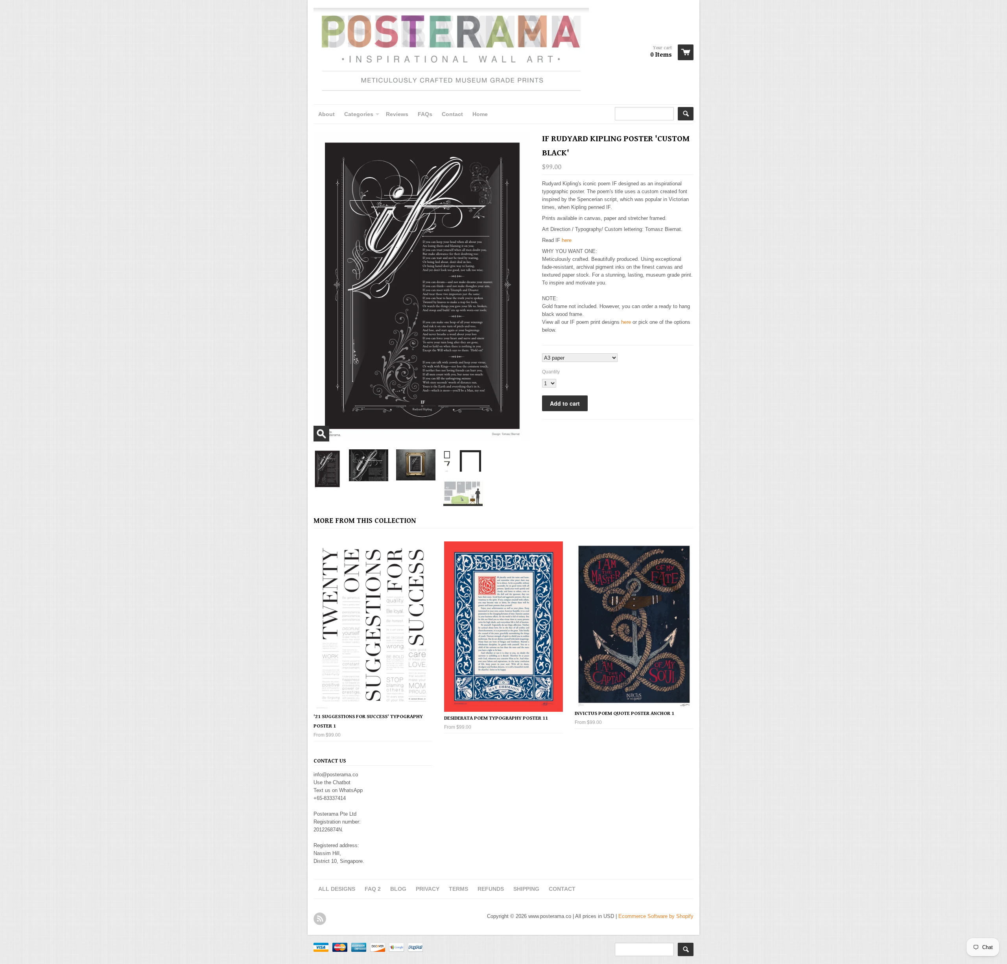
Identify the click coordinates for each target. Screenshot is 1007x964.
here (567, 240)
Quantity (551, 372)
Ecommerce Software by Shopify (655, 916)
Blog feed (320, 918)
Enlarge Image (321, 433)
